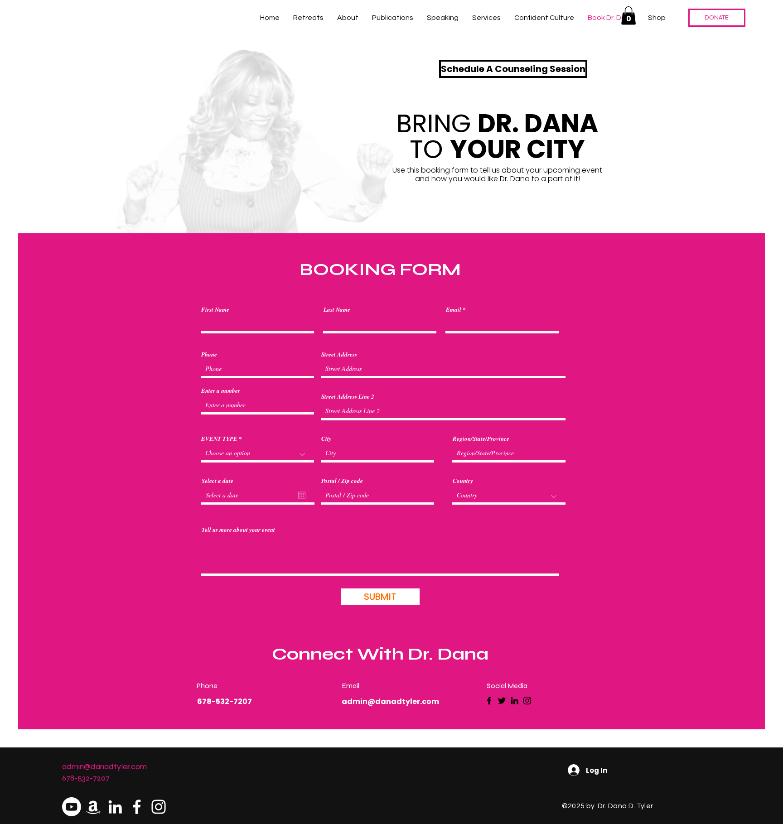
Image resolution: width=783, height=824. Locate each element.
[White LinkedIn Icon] (115, 806)
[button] (628, 15)
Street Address (339, 354)
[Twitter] (502, 700)
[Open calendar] (301, 495)
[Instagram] (527, 700)
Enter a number (220, 391)
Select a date (217, 481)
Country (463, 481)
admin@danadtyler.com (390, 701)
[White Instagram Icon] (158, 806)
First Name (215, 310)
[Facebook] (489, 700)
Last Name (337, 310)
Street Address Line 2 (347, 397)
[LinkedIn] (514, 700)
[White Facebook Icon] (136, 806)
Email (453, 310)
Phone (209, 354)
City (326, 439)
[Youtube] (71, 806)
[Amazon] (93, 806)
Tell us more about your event (238, 530)
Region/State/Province (481, 439)
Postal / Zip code (342, 481)
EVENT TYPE (219, 439)
